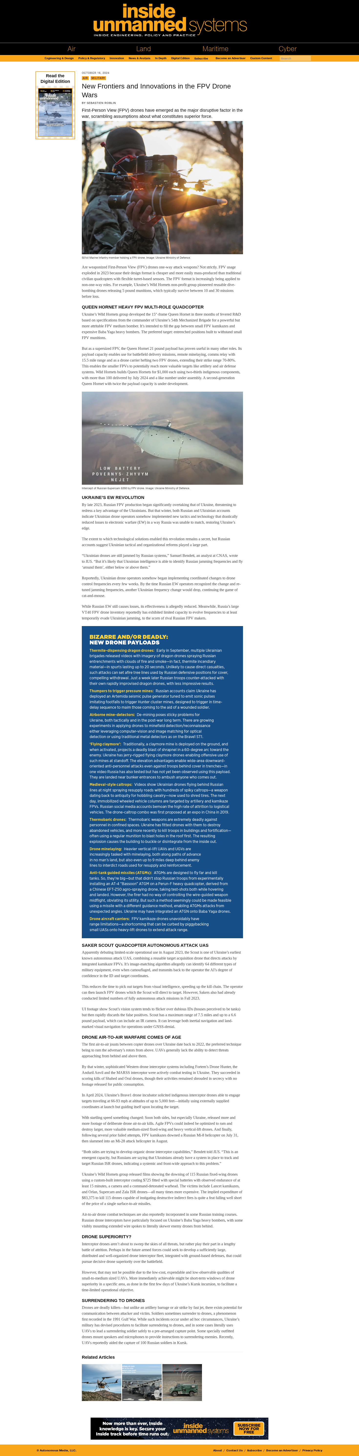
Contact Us (234, 1450)
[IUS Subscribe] (179, 1428)
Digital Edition (180, 58)
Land (143, 49)
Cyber (288, 49)
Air (71, 49)
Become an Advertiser (231, 58)
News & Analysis (139, 58)
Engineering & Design (59, 58)
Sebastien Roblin (101, 102)
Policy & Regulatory (91, 58)
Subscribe (201, 58)
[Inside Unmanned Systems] (179, 21)
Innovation (117, 58)
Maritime (215, 49)
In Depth (161, 58)
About (217, 1450)
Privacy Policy (312, 1450)
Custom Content (261, 58)
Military (98, 78)
